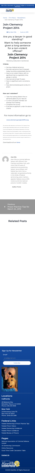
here (18, 142)
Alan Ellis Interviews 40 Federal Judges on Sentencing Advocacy (17, 6)
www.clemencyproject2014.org (17, 120)
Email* (5, 354)
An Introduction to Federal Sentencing (15, 329)
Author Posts (16, 187)
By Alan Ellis (11, 258)
